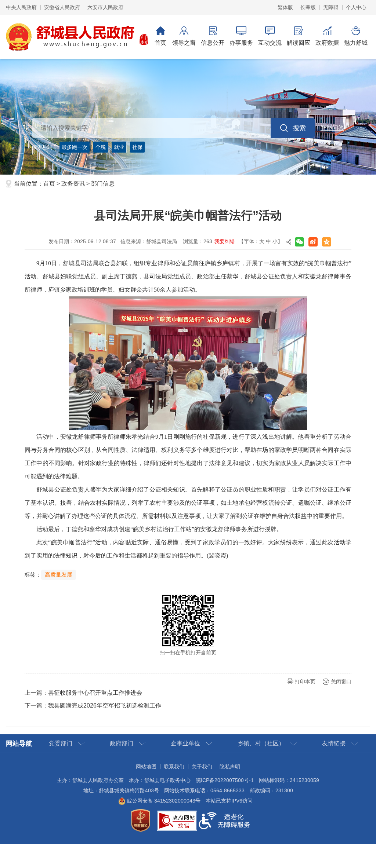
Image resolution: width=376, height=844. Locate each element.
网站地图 (146, 767)
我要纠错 (224, 241)
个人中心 (356, 7)
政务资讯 (73, 183)
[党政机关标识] (140, 820)
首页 (160, 43)
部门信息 (103, 183)
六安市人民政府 (105, 7)
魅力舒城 (356, 43)
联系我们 (174, 767)
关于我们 (202, 767)
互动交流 (270, 43)
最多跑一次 (74, 147)
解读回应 (298, 43)
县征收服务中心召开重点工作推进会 (95, 693)
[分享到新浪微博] (313, 241)
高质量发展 (58, 575)
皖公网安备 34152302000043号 (163, 801)
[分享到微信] (299, 241)
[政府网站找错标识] (177, 820)
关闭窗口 (341, 681)
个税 (100, 147)
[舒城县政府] (188, 117)
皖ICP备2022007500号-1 (225, 780)
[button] (308, 7)
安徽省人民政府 (62, 7)
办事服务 (241, 43)
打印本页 (305, 681)
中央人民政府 (21, 7)
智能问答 (332, 128)
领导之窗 (184, 43)
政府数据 (327, 43)
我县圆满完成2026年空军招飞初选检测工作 (104, 705)
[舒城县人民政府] (77, 36)
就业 (119, 147)
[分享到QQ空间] (326, 241)
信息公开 (212, 43)
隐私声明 (230, 767)
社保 (137, 147)
